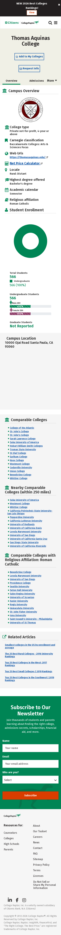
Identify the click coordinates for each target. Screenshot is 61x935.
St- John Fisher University (23, 611)
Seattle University (19, 586)
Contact (37, 848)
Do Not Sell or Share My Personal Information (44, 885)
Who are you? (10, 772)
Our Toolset (40, 831)
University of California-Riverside (28, 546)
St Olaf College (18, 453)
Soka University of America (24, 442)
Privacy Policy (41, 864)
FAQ (35, 853)
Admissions (36, 80)
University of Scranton (22, 597)
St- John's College (19, 431)
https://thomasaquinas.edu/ (28, 157)
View (31, 12)
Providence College (20, 583)
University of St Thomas (23, 622)
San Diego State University (24, 542)
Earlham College (18, 456)
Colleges (9, 838)
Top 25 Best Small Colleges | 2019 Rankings (28, 671)
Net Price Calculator (25, 163)
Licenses (38, 875)
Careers (37, 836)
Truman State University (23, 449)
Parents (8, 849)
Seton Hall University (21, 590)
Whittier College (18, 478)
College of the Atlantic (22, 428)
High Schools (11, 843)
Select (8, 779)
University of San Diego (22, 535)
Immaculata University (22, 608)
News (36, 842)
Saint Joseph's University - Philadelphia (31, 619)
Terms (37, 870)
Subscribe (30, 795)
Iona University (18, 615)
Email (5, 756)
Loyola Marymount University (25, 531)
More (50, 80)
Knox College (17, 460)
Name (6, 740)
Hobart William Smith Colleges (26, 446)
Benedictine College (20, 474)
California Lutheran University (26, 520)
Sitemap (38, 859)
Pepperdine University (22, 517)
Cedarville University (21, 467)
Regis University (18, 604)
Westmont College (20, 464)
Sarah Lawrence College (22, 438)
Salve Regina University (22, 593)
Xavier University (19, 601)
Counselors (10, 832)
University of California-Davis (26, 528)
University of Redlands (22, 524)
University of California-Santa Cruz (28, 538)
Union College (17, 471)
